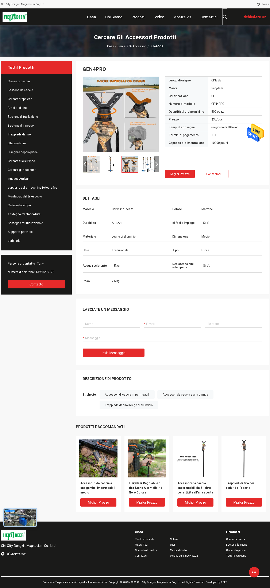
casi (172, 544)
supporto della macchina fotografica (32, 187)
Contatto (36, 284)
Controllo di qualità (146, 550)
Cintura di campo (19, 205)
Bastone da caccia (20, 90)
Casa (110, 46)
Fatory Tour (141, 544)
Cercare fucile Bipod (21, 161)
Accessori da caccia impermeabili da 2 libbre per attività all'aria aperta (195, 487)
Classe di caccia (19, 81)
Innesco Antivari (19, 178)
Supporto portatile (20, 232)
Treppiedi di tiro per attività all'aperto (240, 485)
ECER (224, 582)
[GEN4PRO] (121, 114)
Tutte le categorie (236, 555)
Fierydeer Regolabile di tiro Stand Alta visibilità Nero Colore (145, 487)
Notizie (174, 539)
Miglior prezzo (180, 174)
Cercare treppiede (20, 99)
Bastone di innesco (21, 125)
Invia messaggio (114, 353)
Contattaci (213, 174)
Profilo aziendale (144, 539)
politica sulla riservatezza (184, 555)
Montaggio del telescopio (25, 196)
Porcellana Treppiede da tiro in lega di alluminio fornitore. (75, 582)
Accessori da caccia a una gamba (185, 394)
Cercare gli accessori (131, 46)
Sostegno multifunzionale (25, 223)
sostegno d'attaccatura (24, 214)
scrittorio (14, 240)
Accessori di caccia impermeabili (127, 394)
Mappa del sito (178, 550)
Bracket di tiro (17, 107)
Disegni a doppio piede (23, 152)
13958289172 (45, 272)
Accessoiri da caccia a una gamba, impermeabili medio (97, 487)
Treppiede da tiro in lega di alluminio (129, 405)
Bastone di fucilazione (23, 116)
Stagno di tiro (17, 143)
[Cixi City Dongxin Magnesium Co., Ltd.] (15, 17)
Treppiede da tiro (19, 134)
